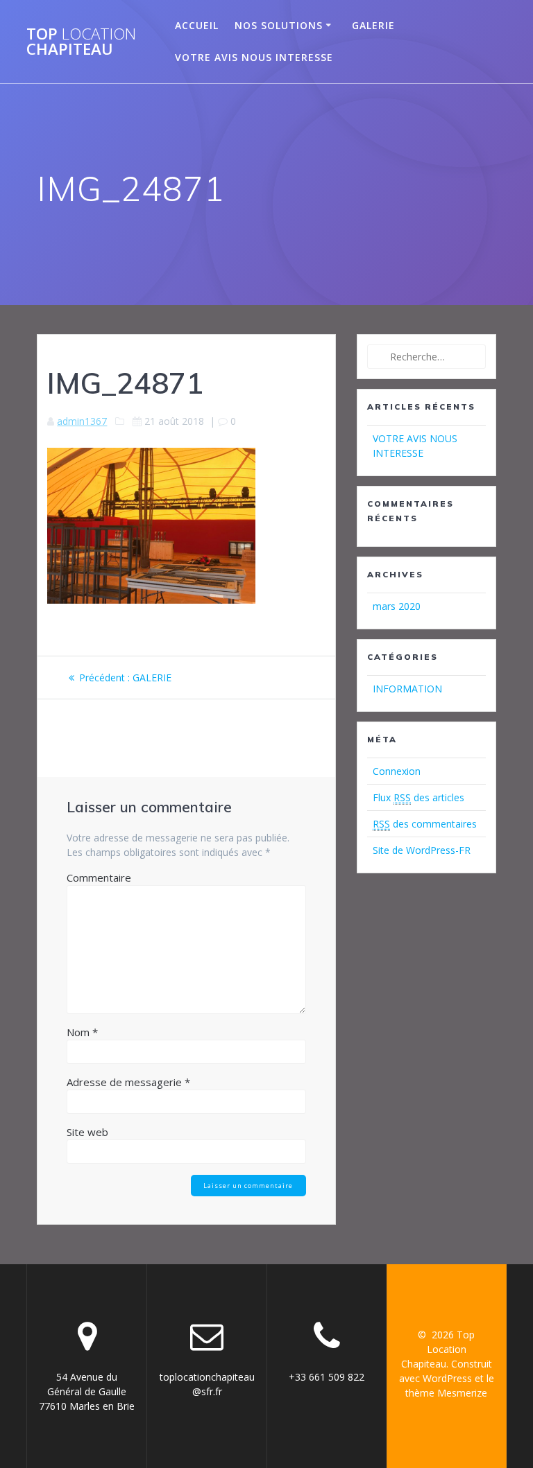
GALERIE (373, 25)
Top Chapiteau (81, 42)
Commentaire (99, 877)
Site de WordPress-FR (422, 850)
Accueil (197, 25)
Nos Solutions (279, 25)
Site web (87, 1132)
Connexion (397, 771)
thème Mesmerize (446, 1392)
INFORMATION (407, 688)
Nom (82, 1032)
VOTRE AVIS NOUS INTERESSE (254, 57)
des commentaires (425, 823)
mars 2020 (397, 606)
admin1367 (82, 421)
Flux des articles (418, 797)
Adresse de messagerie (128, 1082)
